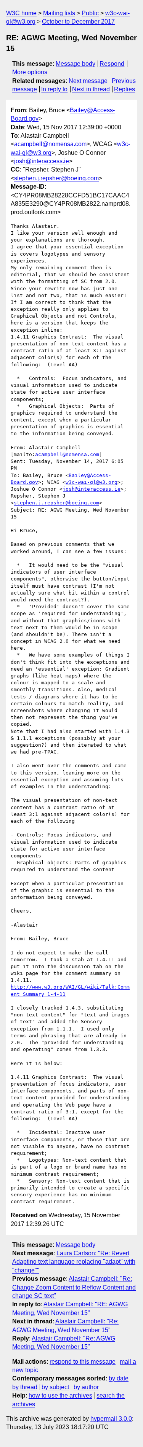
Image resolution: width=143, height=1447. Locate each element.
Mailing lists (59, 13)
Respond (112, 63)
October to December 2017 (78, 21)
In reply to (54, 89)
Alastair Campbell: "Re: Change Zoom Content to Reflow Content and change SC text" (74, 1287)
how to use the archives (60, 1395)
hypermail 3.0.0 (111, 1418)
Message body (75, 63)
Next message (88, 81)
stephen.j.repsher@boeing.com (56, 178)
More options (29, 72)
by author (86, 1387)
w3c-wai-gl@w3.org (91, 482)
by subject (55, 1387)
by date (119, 1378)
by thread (24, 1387)
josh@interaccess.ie (41, 161)
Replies (124, 89)
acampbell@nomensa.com (50, 144)
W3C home (21, 13)
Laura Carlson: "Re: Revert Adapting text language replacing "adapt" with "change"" (73, 1262)
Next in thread (91, 89)
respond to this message (83, 1361)
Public (90, 13)
